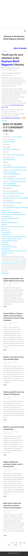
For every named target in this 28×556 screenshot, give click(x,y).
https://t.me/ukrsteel (17, 137)
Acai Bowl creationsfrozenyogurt (9, 240)
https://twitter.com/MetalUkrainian (11, 149)
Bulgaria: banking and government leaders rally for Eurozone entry (13, 464)
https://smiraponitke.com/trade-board (10, 118)
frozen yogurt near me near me (9, 246)
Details (5, 306)
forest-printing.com (6, 232)
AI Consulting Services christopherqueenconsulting (14, 250)
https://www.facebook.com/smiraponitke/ (13, 193)
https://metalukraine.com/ (18, 154)
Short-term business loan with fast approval (12, 226)
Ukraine (5, 323)
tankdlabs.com (5, 273)
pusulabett (4, 120)
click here (3, 254)
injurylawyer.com (5, 234)
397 (9, 545)
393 (12, 542)
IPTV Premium (5, 242)
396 (24, 542)
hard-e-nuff (4, 228)
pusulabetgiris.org (5, 248)
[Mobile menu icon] (25, 31)
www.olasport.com (6, 244)
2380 (16, 545)
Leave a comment (7, 285)
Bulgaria (5, 283)
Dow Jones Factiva (15, 105)
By (10, 283)
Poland (4, 397)
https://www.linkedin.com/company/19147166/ (14, 178)
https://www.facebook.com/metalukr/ (12, 202)
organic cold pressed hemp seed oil (10, 218)
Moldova (5, 432)
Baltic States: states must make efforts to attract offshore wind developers (12, 505)
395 (20, 542)
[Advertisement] (14, 14)
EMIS (6, 107)
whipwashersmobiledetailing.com (9, 222)
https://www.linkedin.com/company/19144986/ (14, 167)
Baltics (4, 510)
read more (4, 224)
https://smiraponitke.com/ (9, 159)
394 (16, 542)
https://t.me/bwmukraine (9, 141)
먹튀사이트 (4, 220)
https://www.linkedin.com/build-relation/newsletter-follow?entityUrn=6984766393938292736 (14, 172)
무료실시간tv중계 (5, 230)
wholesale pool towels (6, 252)
